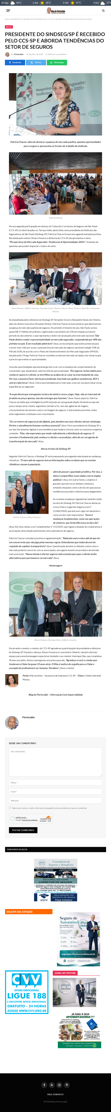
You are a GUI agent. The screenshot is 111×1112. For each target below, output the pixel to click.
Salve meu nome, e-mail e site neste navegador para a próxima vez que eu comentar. (49, 808)
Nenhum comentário (57, 54)
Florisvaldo (19, 54)
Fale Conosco (55, 1094)
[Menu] (8, 10)
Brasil (9, 27)
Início (7, 19)
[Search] (103, 10)
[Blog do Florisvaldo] (55, 10)
